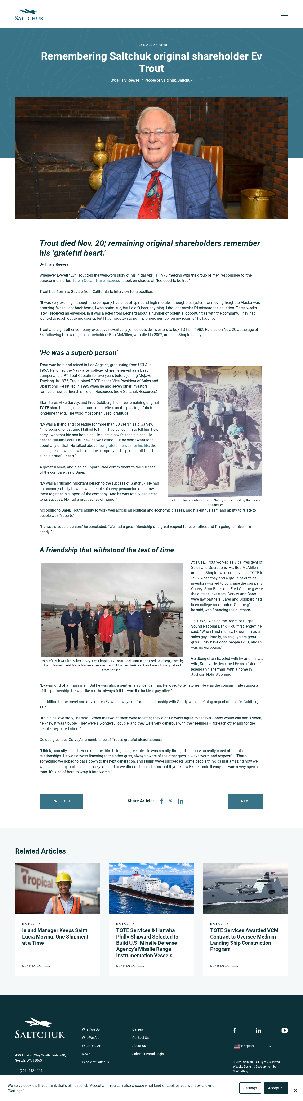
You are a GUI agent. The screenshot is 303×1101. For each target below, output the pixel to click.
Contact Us (140, 1037)
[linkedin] (258, 1030)
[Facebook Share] (161, 801)
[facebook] (234, 1030)
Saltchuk (185, 80)
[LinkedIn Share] (180, 801)
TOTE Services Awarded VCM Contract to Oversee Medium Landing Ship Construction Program (244, 939)
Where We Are (92, 1045)
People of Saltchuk (160, 80)
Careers (138, 1029)
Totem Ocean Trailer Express (96, 280)
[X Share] (170, 801)
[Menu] (284, 14)
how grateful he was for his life (123, 445)
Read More (32, 966)
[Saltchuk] (29, 14)
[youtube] (284, 1030)
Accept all (276, 1087)
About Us (139, 1045)
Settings (250, 1087)
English (247, 1046)
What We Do (91, 1029)
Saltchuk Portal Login (148, 1053)
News (86, 1053)
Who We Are (90, 1037)
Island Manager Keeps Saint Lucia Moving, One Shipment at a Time (55, 936)
